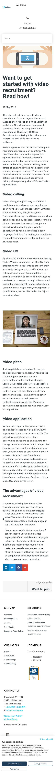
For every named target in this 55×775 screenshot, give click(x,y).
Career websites (34, 618)
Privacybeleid (46, 739)
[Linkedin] (7, 734)
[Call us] (27, 18)
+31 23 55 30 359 (27, 28)
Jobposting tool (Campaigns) (39, 626)
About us (7, 623)
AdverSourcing (10, 663)
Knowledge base (10, 618)
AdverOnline (9, 655)
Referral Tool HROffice (36, 622)
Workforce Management (37, 630)
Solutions (8, 614)
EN (6, 38)
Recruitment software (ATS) (39, 614)
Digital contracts (34, 634)
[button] (6, 567)
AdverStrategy (10, 659)
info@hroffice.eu (14, 710)
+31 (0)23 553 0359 (15, 707)
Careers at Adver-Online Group (13, 631)
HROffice (7, 651)
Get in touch (9, 627)
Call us (27, 23)
